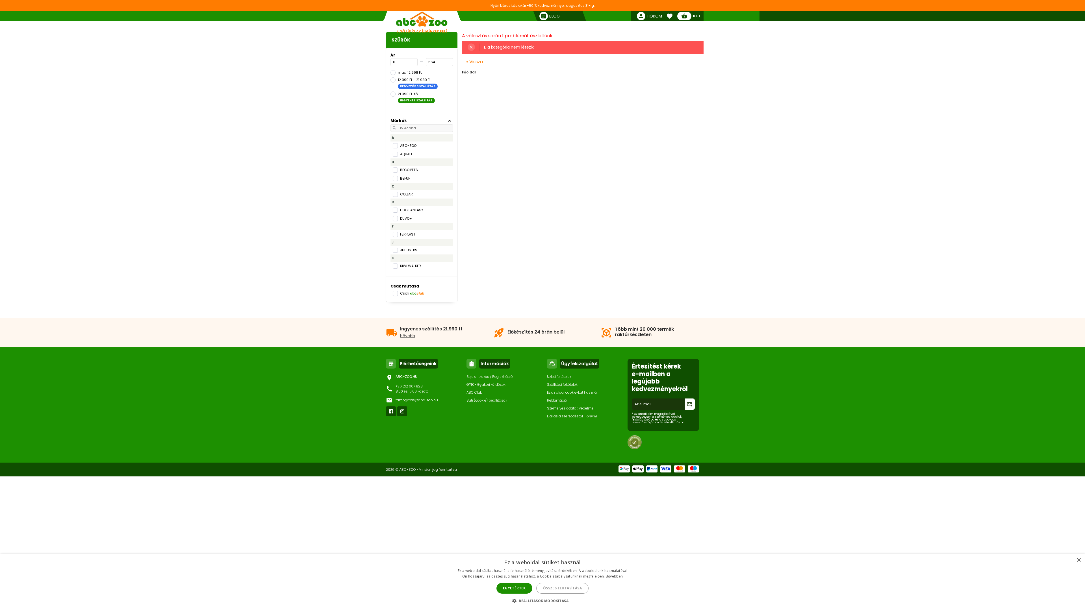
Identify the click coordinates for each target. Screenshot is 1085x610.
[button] (542, 600)
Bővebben (614, 576)
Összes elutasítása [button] (562, 588)
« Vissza (474, 61)
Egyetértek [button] (514, 588)
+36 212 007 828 (409, 386)
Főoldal (469, 72)
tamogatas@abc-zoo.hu (417, 400)
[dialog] (542, 582)
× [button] (1079, 560)
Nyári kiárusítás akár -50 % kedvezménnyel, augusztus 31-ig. (543, 5)
